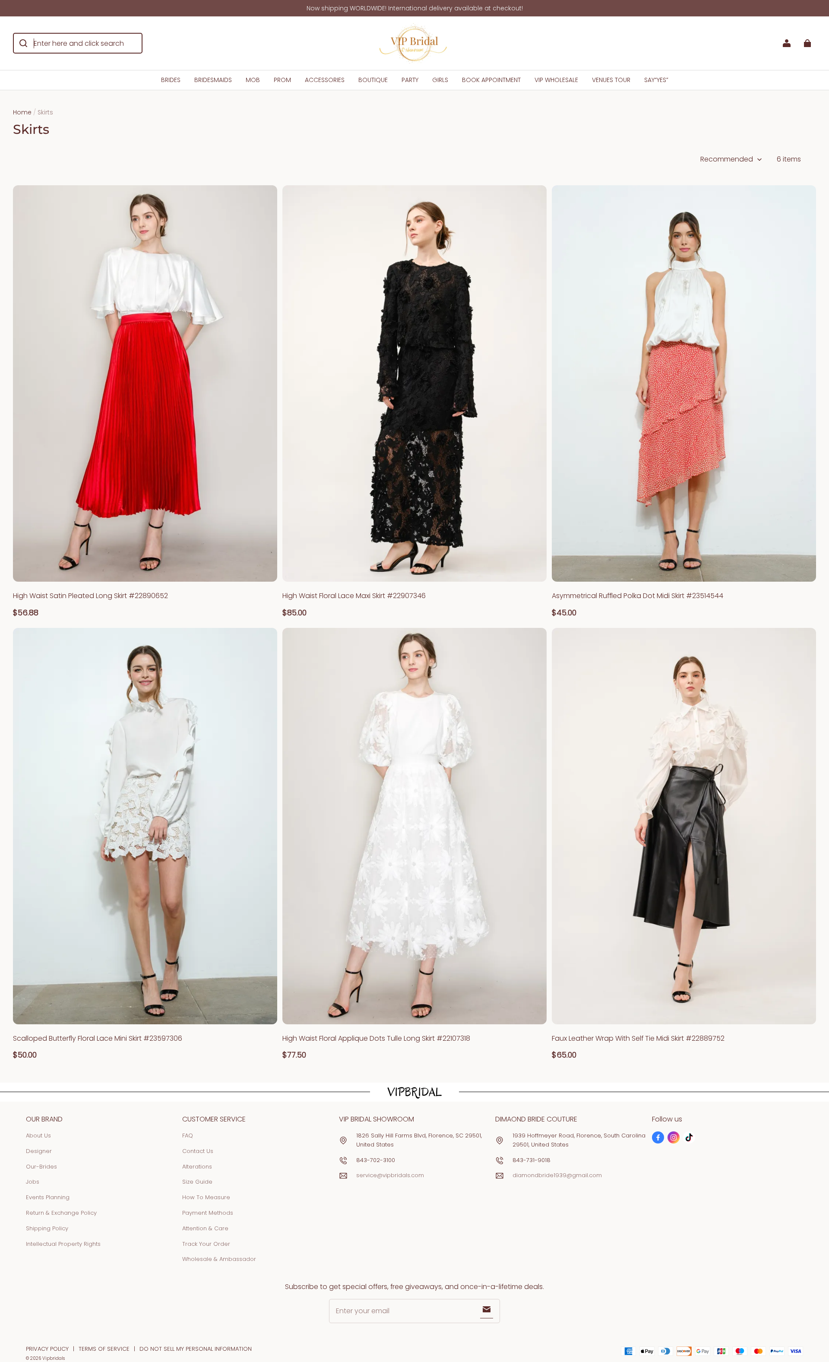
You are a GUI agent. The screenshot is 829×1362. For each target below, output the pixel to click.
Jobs (32, 1182)
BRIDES (170, 80)
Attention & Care (205, 1228)
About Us (38, 1135)
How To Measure (206, 1197)
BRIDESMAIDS (213, 80)
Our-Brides (41, 1166)
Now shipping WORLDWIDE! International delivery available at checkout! (415, 8)
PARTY (410, 80)
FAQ (187, 1135)
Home (22, 112)
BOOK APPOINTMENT (491, 80)
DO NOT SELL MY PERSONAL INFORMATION (195, 1349)
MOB (253, 80)
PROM (282, 80)
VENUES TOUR (611, 80)
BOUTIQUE (373, 80)
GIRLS (440, 80)
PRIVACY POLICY (47, 1349)
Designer (39, 1151)
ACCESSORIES (325, 80)
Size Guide (197, 1182)
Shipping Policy (47, 1228)
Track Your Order (206, 1244)
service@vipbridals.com (390, 1175)
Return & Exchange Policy (61, 1213)
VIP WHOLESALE (556, 80)
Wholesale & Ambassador (219, 1259)
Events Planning (48, 1197)
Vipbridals (53, 1358)
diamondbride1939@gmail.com (557, 1175)
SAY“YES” (656, 80)
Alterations (197, 1166)
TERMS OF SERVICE (104, 1349)
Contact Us (197, 1151)
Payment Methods (207, 1213)
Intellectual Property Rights (63, 1244)
